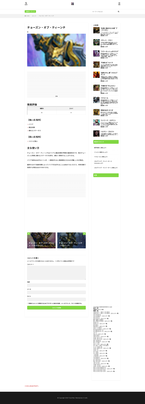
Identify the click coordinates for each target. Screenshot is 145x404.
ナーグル (95, 352)
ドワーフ (95, 349)
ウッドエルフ (97, 314)
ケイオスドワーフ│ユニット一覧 (102, 331)
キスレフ (95, 322)
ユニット (34, 15)
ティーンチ (96, 343)
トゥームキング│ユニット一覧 (102, 348)
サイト (29, 296)
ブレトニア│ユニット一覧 (100, 363)
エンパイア (96, 317)
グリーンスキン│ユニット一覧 (102, 329)
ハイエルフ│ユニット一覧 (100, 358)
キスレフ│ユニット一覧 (100, 323)
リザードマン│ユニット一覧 (101, 366)
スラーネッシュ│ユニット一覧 (102, 339)
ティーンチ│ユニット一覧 (100, 344)
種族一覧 (95, 311)
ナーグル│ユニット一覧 (100, 353)
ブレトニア (96, 362)
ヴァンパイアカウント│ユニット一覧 (104, 368)
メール (29, 289)
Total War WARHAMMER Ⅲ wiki (102, 307)
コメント (30, 264)
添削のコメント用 (98, 309)
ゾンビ (96, 152)
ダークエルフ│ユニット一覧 (101, 341)
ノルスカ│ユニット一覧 (100, 356)
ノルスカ (95, 354)
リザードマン (97, 365)
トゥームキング (97, 347)
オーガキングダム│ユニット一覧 (102, 321)
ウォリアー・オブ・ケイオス (101, 312)
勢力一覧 (95, 308)
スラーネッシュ (97, 338)
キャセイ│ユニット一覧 (100, 326)
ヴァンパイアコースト (99, 370)
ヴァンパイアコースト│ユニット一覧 (104, 371)
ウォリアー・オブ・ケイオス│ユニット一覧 (105, 313)
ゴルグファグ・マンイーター (102, 161)
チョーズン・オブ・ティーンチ (46, 15)
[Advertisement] (56, 83)
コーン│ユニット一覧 (99, 334)
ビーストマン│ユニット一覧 (101, 361)
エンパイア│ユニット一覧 (100, 318)
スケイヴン (96, 335)
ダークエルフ (97, 340)
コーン (95, 332)
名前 (28, 282)
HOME (27, 16)
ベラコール (97, 156)
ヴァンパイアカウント (99, 367)
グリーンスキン (97, 327)
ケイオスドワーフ (98, 330)
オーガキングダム (98, 320)
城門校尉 (96, 147)
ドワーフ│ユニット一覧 (100, 350)
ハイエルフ (96, 357)
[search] (118, 11)
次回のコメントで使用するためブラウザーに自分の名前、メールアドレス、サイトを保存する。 (56, 303)
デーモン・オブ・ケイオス (100, 345)
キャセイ (95, 325)
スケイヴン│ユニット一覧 (100, 336)
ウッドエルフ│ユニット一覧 (101, 316)
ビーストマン (97, 360)
